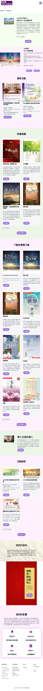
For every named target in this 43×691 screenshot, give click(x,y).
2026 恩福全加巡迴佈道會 (30, 480)
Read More (7, 117)
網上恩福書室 (15, 667)
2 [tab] (18, 123)
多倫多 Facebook (15, 675)
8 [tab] (25, 123)
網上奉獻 (24, 667)
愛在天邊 (25, 275)
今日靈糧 (25, 164)
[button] (28, 41)
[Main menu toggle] (40, 3)
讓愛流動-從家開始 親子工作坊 (11, 511)
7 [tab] (24, 123)
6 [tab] (23, 123)
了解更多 (6, 178)
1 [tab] (17, 123)
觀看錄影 (6, 494)
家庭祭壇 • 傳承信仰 (28, 402)
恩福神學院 (14, 673)
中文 (34, 669)
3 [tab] (19, 123)
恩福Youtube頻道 (15, 669)
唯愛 (4, 403)
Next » (8, 227)
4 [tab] (21, 123)
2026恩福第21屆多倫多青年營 (31, 103)
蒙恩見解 (25, 207)
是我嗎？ (25, 361)
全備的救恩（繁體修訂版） (10, 164)
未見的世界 (26, 318)
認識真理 (5, 360)
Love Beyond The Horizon (10, 275)
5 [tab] (22, 123)
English (35, 670)
